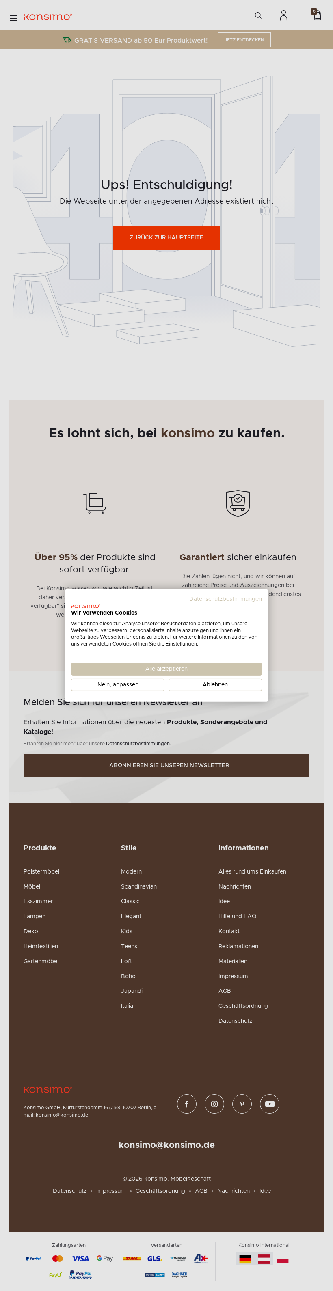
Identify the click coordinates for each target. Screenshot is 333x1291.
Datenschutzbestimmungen (225, 599)
